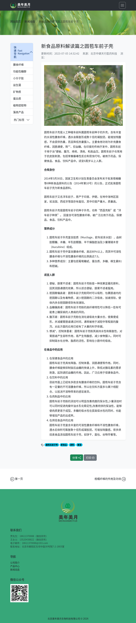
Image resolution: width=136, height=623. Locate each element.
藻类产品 (18, 112)
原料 (72, 444)
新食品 (64, 444)
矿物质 (17, 92)
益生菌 (17, 85)
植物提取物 (19, 105)
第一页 (18, 479)
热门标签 (19, 120)
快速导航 (22, 52)
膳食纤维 (18, 64)
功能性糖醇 (19, 71)
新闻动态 (30, 21)
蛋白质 (17, 98)
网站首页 (15, 21)
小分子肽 (18, 78)
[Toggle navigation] (122, 5)
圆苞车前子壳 (52, 444)
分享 (75, 458)
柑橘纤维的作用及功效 (108, 479)
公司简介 (15, 562)
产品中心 (15, 566)
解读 (79, 444)
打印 (89, 458)
